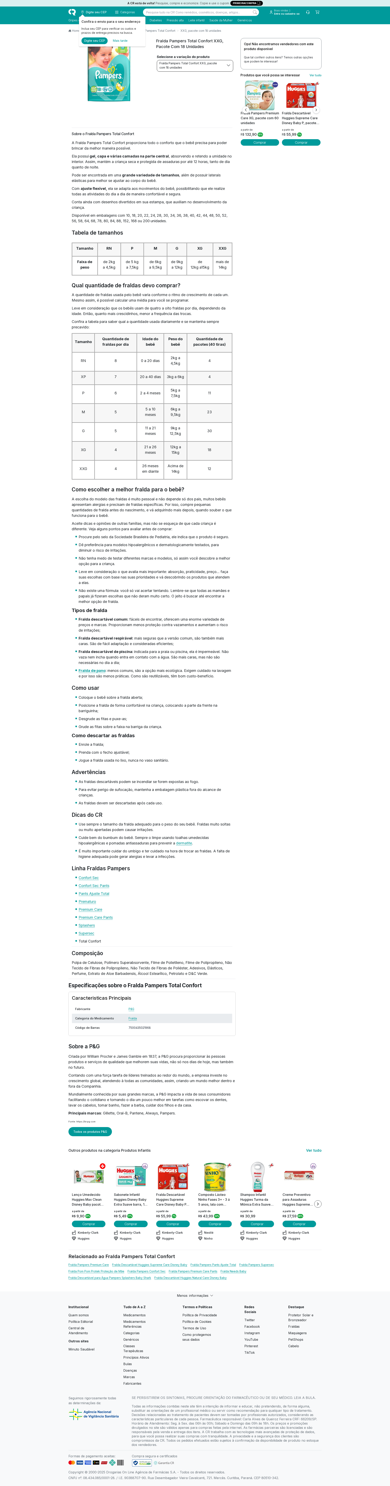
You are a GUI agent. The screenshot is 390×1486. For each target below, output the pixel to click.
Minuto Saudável (81, 1349)
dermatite (184, 843)
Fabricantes (132, 1383)
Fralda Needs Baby (233, 1271)
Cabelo (293, 1346)
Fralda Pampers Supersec (256, 1264)
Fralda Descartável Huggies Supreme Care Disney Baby (149, 1264)
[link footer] (142, 1462)
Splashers (87, 925)
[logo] (72, 12)
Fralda (133, 1018)
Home (76, 30)
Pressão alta (175, 20)
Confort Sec (89, 878)
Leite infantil (196, 20)
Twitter (249, 1320)
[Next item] (318, 1204)
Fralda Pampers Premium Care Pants (193, 1271)
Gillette (109, 1113)
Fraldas (294, 1326)
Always (151, 1113)
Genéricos (244, 20)
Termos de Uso (194, 1328)
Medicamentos (134, 1315)
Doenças (130, 1370)
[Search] (255, 12)
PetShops (295, 1339)
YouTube (251, 1339)
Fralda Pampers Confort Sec (147, 1271)
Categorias (131, 1333)
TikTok (249, 1352)
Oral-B (122, 1113)
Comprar (260, 142)
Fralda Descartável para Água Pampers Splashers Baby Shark (109, 1277)
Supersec (86, 933)
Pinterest (251, 1346)
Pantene (136, 1113)
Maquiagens (297, 1333)
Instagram (252, 1333)
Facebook (252, 1326)
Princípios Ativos (136, 1357)
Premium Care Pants (96, 917)
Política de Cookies (196, 1322)
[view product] (260, 95)
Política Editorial (80, 1322)
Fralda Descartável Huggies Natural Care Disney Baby (190, 1277)
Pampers (167, 1113)
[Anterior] (245, 110)
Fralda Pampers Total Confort (155, 30)
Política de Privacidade (199, 1315)
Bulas (127, 1364)
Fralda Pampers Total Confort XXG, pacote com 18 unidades (188, 65)
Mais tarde (120, 41)
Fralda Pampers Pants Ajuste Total (213, 1264)
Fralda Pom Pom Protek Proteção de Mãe (96, 1271)
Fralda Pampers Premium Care (88, 1264)
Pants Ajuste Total (94, 893)
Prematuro (87, 901)
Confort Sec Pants (94, 886)
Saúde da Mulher (221, 20)
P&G (131, 1009)
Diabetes (156, 20)
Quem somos (78, 1315)
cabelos (89, 1105)
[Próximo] (316, 110)
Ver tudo (316, 75)
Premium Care (90, 909)
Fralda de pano (92, 670)
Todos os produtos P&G (90, 1131)
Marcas (129, 1377)
